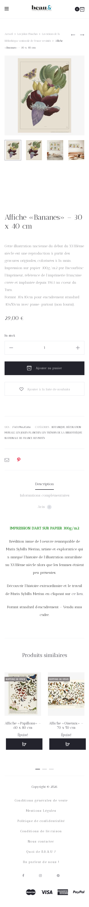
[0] (82, 9)
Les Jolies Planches (27, 34)
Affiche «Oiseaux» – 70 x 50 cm (66, 725)
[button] (37, 768)
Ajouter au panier (48, 368)
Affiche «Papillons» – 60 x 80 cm (23, 725)
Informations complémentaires (44, 495)
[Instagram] (40, 875)
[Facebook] (23, 875)
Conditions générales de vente (41, 800)
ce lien (77, 594)
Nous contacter (41, 841)
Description (44, 484)
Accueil (9, 34)
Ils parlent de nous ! (41, 862)
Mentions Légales (41, 811)
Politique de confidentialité (41, 821)
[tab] (44, 484)
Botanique (58, 427)
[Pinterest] (58, 875)
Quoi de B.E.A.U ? (41, 852)
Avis (44, 507)
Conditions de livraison (41, 831)
